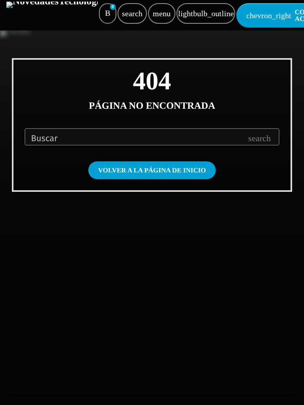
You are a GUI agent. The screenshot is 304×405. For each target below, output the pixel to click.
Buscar (44, 138)
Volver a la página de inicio (152, 170)
